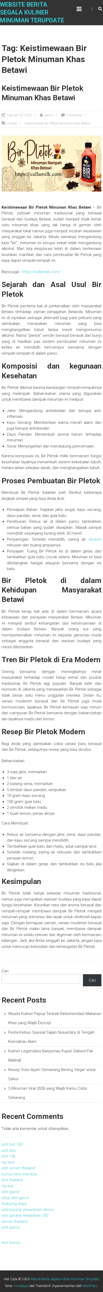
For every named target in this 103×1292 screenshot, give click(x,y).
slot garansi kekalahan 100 (25, 1215)
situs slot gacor (15, 1197)
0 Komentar (74, 115)
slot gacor (11, 1191)
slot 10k (8, 1156)
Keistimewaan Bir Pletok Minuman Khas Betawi (57, 123)
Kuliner (12, 123)
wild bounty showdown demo (28, 1209)
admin (48, 115)
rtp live (7, 1186)
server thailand (15, 1221)
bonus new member (20, 1174)
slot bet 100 (12, 1144)
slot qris (9, 1150)
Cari (5, 971)
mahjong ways (14, 1203)
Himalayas (21, 1286)
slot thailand (12, 1180)
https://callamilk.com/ (41, 271)
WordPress (90, 1286)
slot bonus (11, 1242)
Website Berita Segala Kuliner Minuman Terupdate (32, 12)
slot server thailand (18, 1168)
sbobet (94, 539)
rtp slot (8, 1162)
